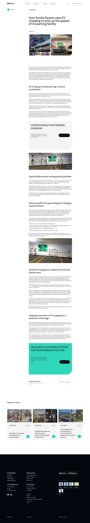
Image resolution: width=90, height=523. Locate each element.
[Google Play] (72, 473)
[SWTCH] (10, 4)
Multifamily (9, 475)
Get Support (29, 490)
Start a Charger (30, 486)
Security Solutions (11, 490)
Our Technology (10, 486)
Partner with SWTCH (31, 497)
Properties (36, 3)
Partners (45, 3)
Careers (28, 495)
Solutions (28, 3)
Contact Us (29, 501)
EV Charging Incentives (32, 475)
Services (9, 488)
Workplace (9, 477)
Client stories (30, 478)
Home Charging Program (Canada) (34, 499)
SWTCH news (30, 480)
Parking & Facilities (11, 480)
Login (28, 502)
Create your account (31, 488)
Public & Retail (10, 478)
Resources (53, 3)
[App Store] (63, 473)
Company (29, 494)
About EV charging (31, 477)
